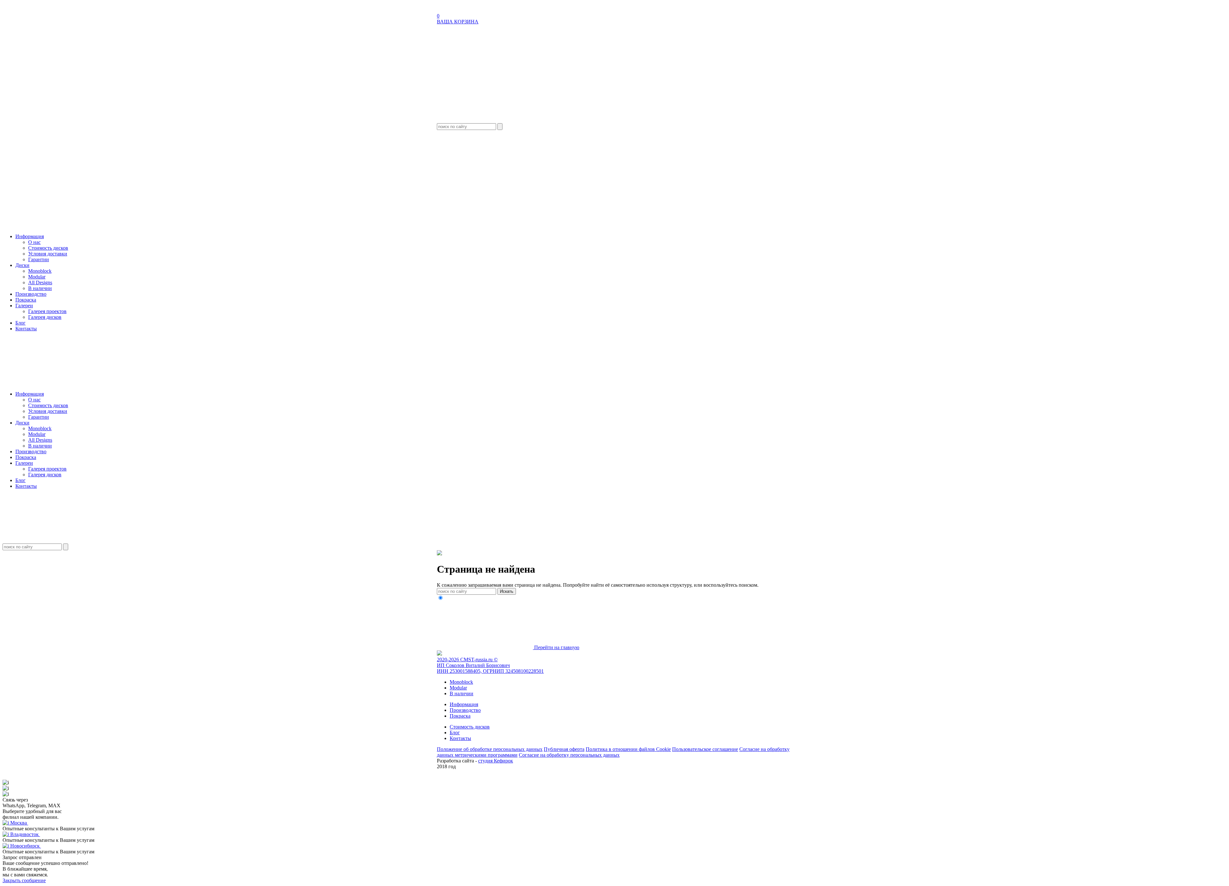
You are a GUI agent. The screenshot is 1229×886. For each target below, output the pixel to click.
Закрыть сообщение (24, 880)
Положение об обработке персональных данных (489, 749)
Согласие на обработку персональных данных (569, 755)
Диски (22, 265)
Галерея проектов (47, 311)
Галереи (24, 305)
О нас (34, 242)
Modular (36, 276)
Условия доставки (47, 253)
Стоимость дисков (48, 248)
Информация (29, 236)
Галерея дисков (44, 317)
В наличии (40, 288)
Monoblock (40, 271)
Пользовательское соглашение (705, 749)
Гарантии (38, 259)
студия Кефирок (495, 760)
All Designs (40, 282)
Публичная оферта (564, 749)
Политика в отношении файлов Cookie (628, 749)
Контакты (26, 328)
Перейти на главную (556, 647)
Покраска (25, 299)
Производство (30, 294)
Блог (20, 323)
